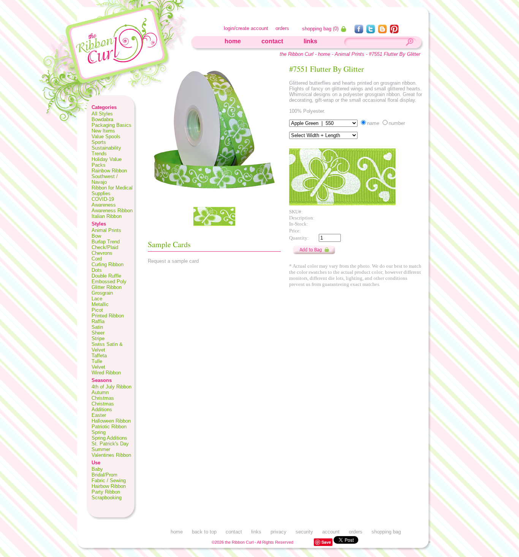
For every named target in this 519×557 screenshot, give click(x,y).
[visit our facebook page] (360, 31)
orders (282, 28)
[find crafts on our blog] (383, 31)
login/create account (246, 28)
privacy (278, 532)
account (331, 532)
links (310, 41)
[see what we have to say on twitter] (371, 31)
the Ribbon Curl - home (305, 54)
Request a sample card (173, 261)
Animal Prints (349, 54)
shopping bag (386, 532)
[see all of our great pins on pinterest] (394, 31)
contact (272, 41)
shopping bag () (321, 29)
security (304, 532)
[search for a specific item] (409, 43)
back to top (204, 532)
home (233, 41)
